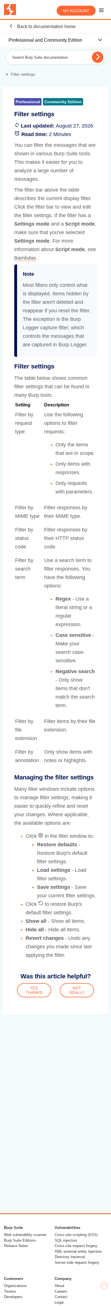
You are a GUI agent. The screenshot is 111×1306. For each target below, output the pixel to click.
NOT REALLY (76, 990)
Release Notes (16, 1246)
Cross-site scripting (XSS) (76, 1235)
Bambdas (25, 258)
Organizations (15, 1286)
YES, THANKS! (34, 990)
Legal (59, 1302)
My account (76, 11)
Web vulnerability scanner (25, 1235)
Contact (61, 1297)
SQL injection (66, 1240)
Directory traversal (70, 1257)
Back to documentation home (46, 26)
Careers (61, 1291)
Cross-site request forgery (76, 1246)
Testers (10, 1291)
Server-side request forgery (77, 1262)
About (59, 1286)
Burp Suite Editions (20, 1240)
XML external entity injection (78, 1251)
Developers (13, 1297)
